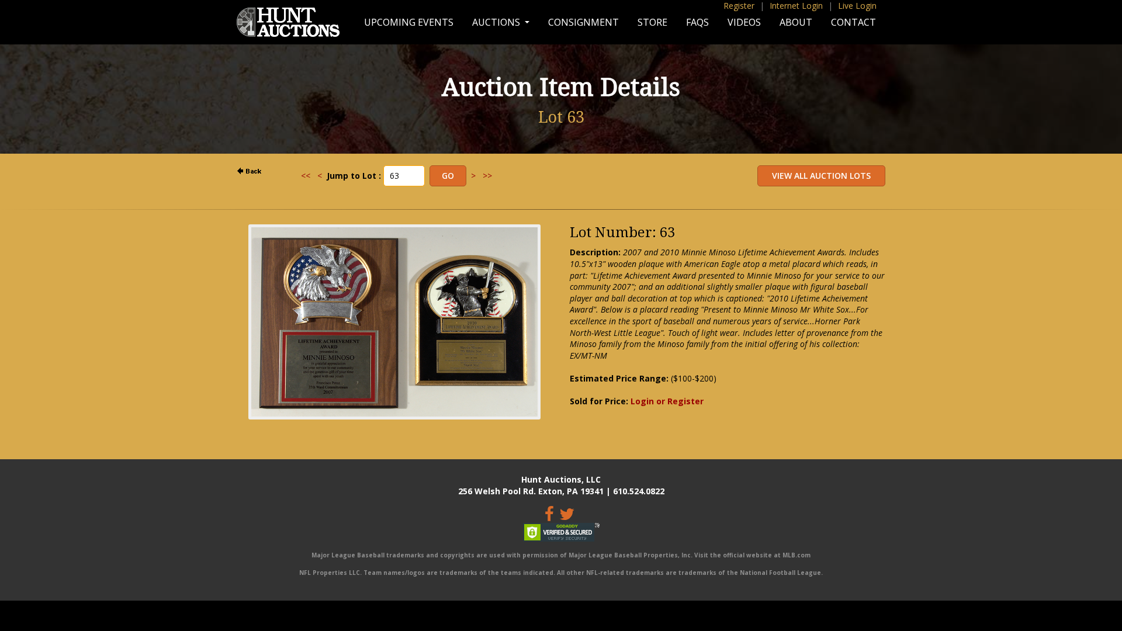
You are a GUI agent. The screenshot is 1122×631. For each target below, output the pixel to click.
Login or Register (667, 401)
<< (305, 175)
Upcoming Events (408, 22)
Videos (744, 22)
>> (487, 175)
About (796, 22)
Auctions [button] (497, 22)
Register (738, 5)
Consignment (583, 22)
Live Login (857, 5)
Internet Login (796, 5)
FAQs (697, 22)
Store (652, 22)
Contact (853, 22)
